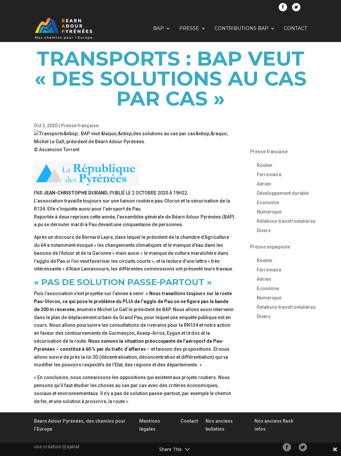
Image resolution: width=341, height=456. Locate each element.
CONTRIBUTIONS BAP (241, 28)
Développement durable (283, 193)
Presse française (80, 125)
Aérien (264, 184)
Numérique (269, 212)
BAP (158, 28)
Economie (268, 202)
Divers (264, 230)
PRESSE (189, 28)
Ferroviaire (269, 174)
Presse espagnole (270, 246)
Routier (265, 165)
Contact (295, 28)
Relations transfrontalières (286, 221)
